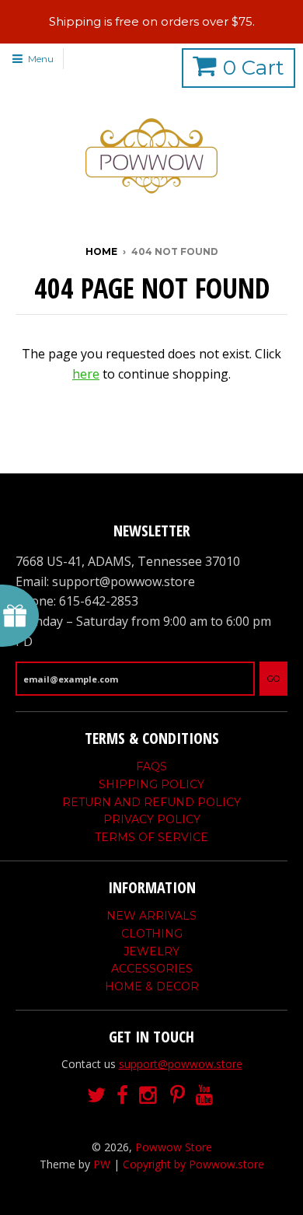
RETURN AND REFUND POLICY (151, 802)
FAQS (151, 766)
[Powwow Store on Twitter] (96, 1095)
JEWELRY (151, 951)
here (85, 373)
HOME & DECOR (152, 986)
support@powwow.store (180, 1063)
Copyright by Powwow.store (193, 1164)
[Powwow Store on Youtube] (206, 1095)
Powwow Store (173, 1147)
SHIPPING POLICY (151, 784)
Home (101, 251)
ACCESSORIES (152, 969)
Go (273, 678)
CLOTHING (152, 934)
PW (101, 1164)
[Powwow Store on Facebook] (122, 1095)
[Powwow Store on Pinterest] (177, 1095)
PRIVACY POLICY (151, 819)
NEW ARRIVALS (151, 916)
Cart (253, 67)
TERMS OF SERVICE (151, 837)
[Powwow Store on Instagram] (149, 1095)
